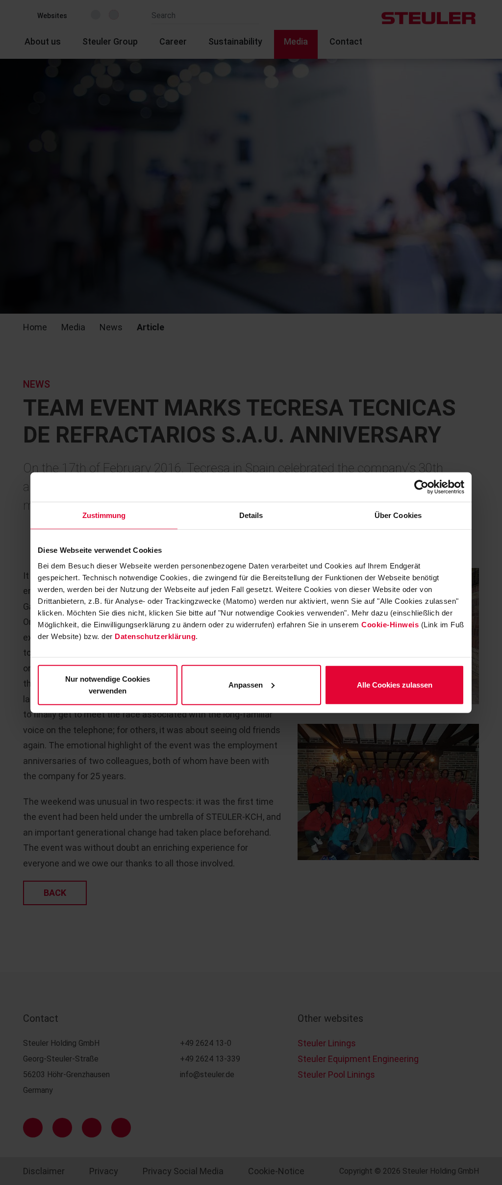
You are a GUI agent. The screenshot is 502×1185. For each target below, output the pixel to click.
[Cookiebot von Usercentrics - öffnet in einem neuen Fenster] (421, 487)
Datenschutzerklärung (155, 636)
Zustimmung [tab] (104, 515)
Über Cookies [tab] (398, 515)
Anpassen (245, 684)
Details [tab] (251, 515)
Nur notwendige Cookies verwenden (107, 684)
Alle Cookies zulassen (394, 684)
